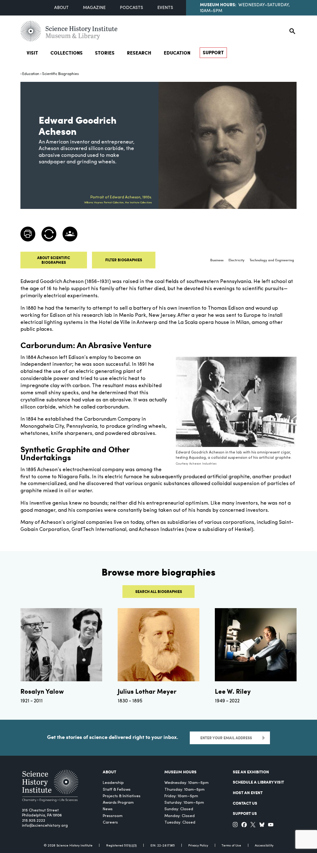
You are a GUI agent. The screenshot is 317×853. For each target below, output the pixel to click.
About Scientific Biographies (53, 260)
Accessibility (264, 845)
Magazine (94, 8)
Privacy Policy (198, 845)
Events (165, 8)
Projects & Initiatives (122, 796)
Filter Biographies (123, 260)
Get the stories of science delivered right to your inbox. (112, 736)
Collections (66, 52)
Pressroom (113, 816)
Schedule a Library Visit (258, 782)
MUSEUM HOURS (180, 772)
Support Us (245, 813)
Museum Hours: (218, 4)
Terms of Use (231, 845)
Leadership (113, 783)
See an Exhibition (251, 772)
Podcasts (131, 8)
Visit (32, 52)
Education (177, 52)
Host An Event (248, 792)
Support (213, 52)
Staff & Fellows (117, 790)
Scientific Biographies (60, 74)
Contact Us (245, 803)
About (61, 8)
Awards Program (118, 803)
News (108, 809)
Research (139, 52)
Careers (110, 822)
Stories (105, 52)
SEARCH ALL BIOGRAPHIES (158, 591)
